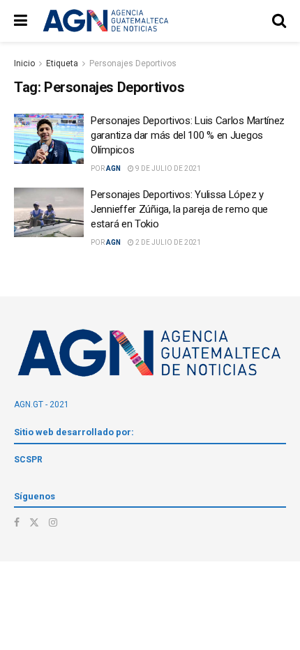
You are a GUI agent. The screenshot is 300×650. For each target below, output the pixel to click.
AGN (113, 168)
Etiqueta (62, 63)
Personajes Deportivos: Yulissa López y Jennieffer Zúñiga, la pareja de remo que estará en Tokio (179, 209)
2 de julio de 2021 (167, 242)
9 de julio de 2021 (167, 168)
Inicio (24, 63)
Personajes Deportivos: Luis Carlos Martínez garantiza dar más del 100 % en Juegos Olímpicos (188, 135)
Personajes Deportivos (133, 63)
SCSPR (28, 459)
